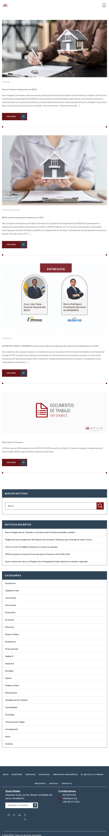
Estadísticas (10, 642)
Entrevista (6, 338)
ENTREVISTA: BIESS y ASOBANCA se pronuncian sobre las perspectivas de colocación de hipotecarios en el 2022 (50, 346)
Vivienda (6, 81)
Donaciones (10, 612)
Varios (8, 737)
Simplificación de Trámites (16, 700)
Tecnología (9, 715)
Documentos (10, 605)
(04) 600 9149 (69, 795)
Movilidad (9, 671)
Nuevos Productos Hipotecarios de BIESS (19, 89)
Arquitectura (10, 583)
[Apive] (5, 5)
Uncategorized (11, 729)
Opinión (8, 678)
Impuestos (9, 664)
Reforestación (11, 693)
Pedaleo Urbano (12, 685)
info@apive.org (70, 798)
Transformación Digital (14, 722)
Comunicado (10, 598)
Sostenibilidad (11, 707)
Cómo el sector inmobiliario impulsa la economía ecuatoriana (31, 547)
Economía (6, 209)
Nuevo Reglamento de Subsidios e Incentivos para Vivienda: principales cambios (40, 532)
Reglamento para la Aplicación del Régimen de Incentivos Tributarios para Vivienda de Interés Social (48, 540)
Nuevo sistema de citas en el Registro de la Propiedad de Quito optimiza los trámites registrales (46, 562)
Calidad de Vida (12, 591)
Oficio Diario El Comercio (12, 442)
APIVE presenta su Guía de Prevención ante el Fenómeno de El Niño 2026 (37, 554)
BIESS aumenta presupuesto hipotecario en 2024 (23, 217)
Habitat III (9, 656)
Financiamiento (11, 649)
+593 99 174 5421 (71, 802)
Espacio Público (12, 634)
